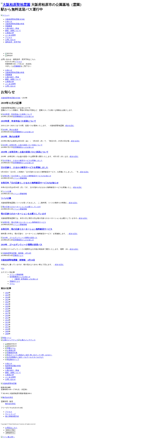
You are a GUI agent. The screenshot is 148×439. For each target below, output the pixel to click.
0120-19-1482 (10, 62)
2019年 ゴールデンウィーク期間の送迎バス (21, 244)
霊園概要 (8, 26)
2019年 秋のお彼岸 (10, 136)
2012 (7, 325)
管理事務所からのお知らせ (23, 116)
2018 (7, 311)
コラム (12, 284)
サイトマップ (10, 414)
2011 (7, 327)
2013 (7, 322)
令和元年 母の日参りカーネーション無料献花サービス (26, 229)
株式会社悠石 (10, 404)
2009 (7, 331)
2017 (7, 313)
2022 (7, 302)
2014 (7, 320)
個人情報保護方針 (12, 416)
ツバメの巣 (6, 198)
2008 (7, 334)
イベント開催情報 (20, 178)
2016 (7, 315)
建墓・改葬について (13, 31)
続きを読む (69, 125)
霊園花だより (18, 255)
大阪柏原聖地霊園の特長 (14, 24)
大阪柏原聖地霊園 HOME (15, 19)
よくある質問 (10, 35)
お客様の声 (9, 33)
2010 (7, 329)
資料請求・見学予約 (13, 42)
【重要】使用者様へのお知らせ (26, 279)
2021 (7, 304)
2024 (7, 297)
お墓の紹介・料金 (12, 28)
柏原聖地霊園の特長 (13, 366)
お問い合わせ (10, 40)
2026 (7, 293)
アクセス (8, 37)
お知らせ (8, 21)
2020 (7, 306)
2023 (7, 299)
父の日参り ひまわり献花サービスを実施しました (24, 167)
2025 (7, 295)
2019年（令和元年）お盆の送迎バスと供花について (24, 152)
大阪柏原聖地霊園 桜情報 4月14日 (18, 260)
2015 (7, 318)
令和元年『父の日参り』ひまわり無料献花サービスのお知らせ (30, 183)
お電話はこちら (11, 428)
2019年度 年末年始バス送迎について (18, 121)
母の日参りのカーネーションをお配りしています (23, 214)
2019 (7, 309)
